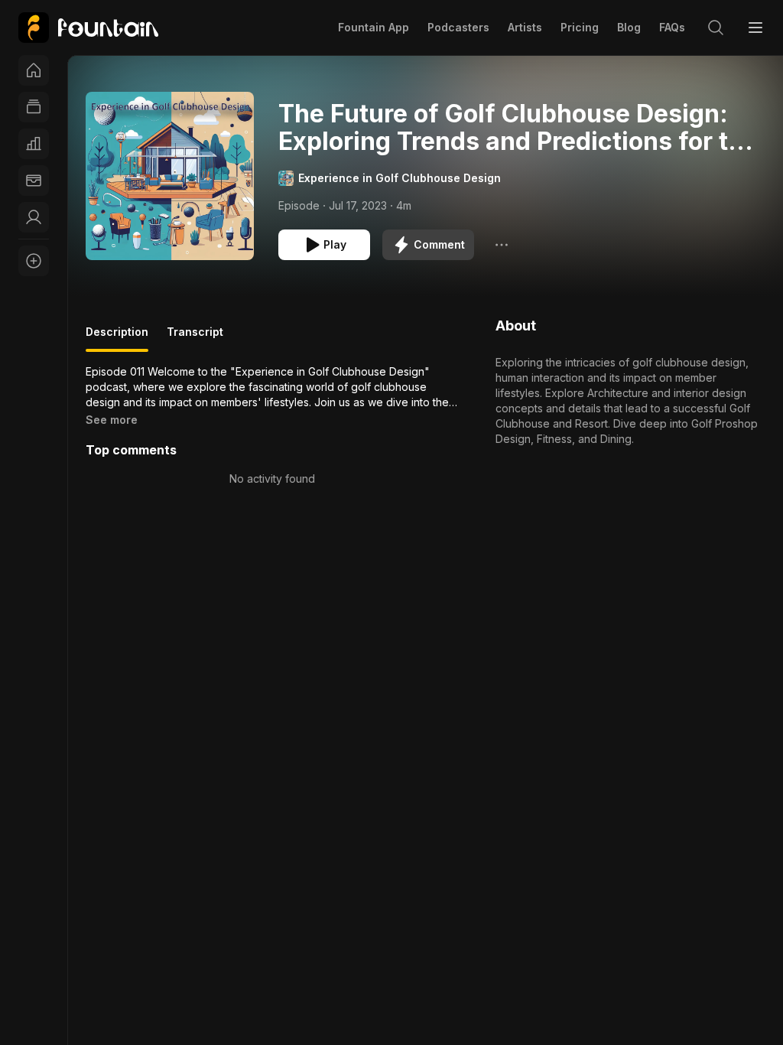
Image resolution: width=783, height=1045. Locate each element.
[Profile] (33, 217)
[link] (88, 27)
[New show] (33, 261)
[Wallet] (33, 180)
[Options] (501, 245)
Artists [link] (525, 27)
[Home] (33, 70)
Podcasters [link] (458, 27)
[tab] (117, 338)
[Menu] (755, 27)
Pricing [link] (579, 27)
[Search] (715, 27)
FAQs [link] (672, 27)
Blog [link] (629, 27)
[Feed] (33, 107)
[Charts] (33, 144)
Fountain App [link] (373, 27)
